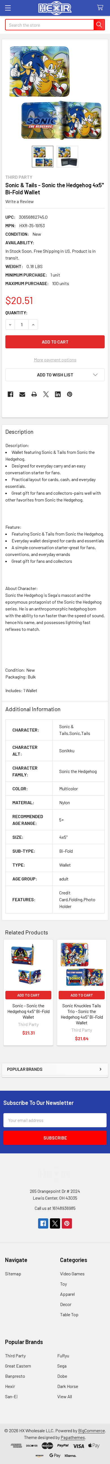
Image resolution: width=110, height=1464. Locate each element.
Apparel (67, 1294)
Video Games (72, 1273)
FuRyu (63, 1355)
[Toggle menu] (8, 8)
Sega (62, 1365)
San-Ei (11, 1396)
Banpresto (15, 1376)
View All (64, 1396)
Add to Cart (28, 995)
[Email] (22, 394)
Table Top (69, 1314)
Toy (63, 1283)
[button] (55, 374)
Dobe (62, 1376)
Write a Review (19, 201)
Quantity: (16, 312)
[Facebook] (10, 394)
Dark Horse (67, 1386)
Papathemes (73, 1437)
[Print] (34, 394)
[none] (55, 92)
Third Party (15, 1355)
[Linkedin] (58, 394)
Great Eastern (18, 1365)
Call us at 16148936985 (55, 1208)
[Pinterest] (70, 394)
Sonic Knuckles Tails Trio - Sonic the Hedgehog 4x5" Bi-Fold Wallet (82, 1014)
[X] (46, 394)
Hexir (10, 1386)
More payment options (55, 359)
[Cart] (101, 7)
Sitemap (13, 1273)
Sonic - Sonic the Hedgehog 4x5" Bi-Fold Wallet (28, 1011)
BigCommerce (91, 1430)
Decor (65, 1304)
